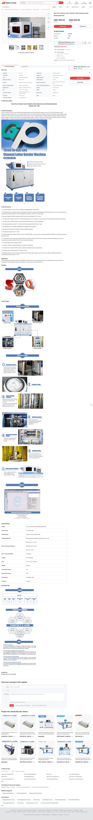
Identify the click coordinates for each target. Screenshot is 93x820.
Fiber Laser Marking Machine (30, 774)
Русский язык (34, 811)
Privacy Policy (66, 814)
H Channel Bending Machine (8, 803)
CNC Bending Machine (45, 9)
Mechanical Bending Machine (35, 793)
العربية (54, 811)
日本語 (61, 811)
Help (67, 7)
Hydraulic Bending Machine (8, 793)
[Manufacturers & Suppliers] (8, 2)
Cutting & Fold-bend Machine (26, 9)
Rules (91, 7)
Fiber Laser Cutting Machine (7, 774)
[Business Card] (89, 72)
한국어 (57, 811)
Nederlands (49, 811)
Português (24, 811)
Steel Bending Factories (47, 799)
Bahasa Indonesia (84, 811)
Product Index (70, 810)
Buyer (60, 7)
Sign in (90, 3)
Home (2, 9)
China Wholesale (41, 810)
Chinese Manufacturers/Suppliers (30, 810)
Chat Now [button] (83, 26)
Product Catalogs (20, 771)
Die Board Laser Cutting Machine (76, 779)
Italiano (39, 811)
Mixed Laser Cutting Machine (52, 776)
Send (12, 705)
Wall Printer (48, 774)
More (2, 805)
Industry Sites (55, 810)
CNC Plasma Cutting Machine (75, 776)
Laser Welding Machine (29, 776)
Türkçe (73, 811)
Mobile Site (76, 810)
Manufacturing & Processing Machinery (12, 9)
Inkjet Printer (4, 776)
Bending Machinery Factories (8, 799)
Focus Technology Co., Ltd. (38, 814)
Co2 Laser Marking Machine (30, 779)
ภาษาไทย (68, 811)
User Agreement (54, 814)
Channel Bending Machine (74, 799)
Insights (80, 810)
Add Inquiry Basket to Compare (26, 52)
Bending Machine (36, 9)
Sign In (56, 60)
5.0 (75, 68)
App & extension (75, 7)
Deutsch (44, 811)
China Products (20, 810)
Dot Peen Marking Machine (52, 779)
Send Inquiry (63, 26)
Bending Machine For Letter (32, 803)
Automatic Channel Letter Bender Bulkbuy (49, 803)
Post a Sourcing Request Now (39, 705)
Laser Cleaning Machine (74, 774)
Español (18, 811)
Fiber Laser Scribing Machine (7, 779)
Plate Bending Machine (21, 793)
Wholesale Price (48, 810)
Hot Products (13, 810)
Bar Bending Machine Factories (24, 799)
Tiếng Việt (78, 811)
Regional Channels (62, 810)
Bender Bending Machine (60, 799)
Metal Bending (37, 799)
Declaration (60, 814)
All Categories (6, 7)
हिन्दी (65, 811)
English (14, 811)
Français (28, 811)
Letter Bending (20, 803)
